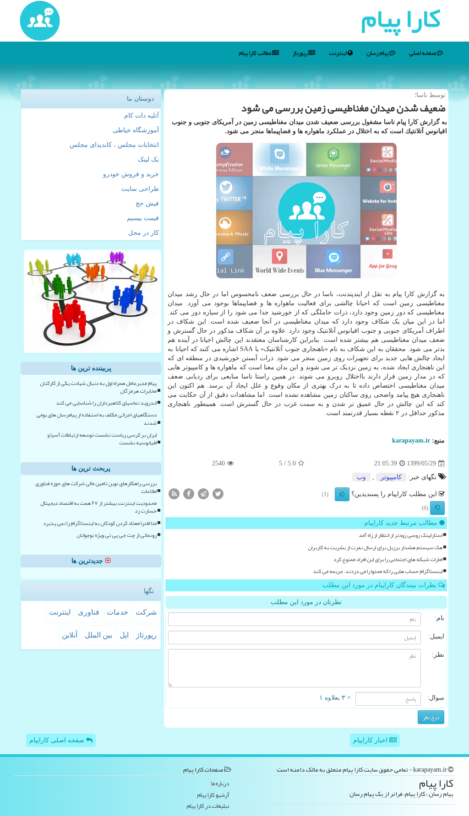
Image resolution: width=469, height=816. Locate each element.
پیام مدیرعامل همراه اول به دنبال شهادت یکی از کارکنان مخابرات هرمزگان (98, 387)
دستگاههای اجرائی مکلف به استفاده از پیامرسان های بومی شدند (96, 419)
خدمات (117, 612)
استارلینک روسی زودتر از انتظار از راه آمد (400, 535)
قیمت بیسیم (143, 218)
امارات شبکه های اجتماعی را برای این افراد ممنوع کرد (387, 559)
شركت (146, 612)
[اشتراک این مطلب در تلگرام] (203, 493)
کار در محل (143, 232)
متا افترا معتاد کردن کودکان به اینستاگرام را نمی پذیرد (100, 523)
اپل (124, 635)
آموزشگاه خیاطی (136, 130)
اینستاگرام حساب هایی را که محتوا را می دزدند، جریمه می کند (377, 571)
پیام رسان (377, 53)
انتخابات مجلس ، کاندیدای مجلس (114, 144)
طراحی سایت (140, 188)
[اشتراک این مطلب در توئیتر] (218, 493)
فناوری (88, 612)
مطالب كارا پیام (255, 53)
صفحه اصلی (423, 53)
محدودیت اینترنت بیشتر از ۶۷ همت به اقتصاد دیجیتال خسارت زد (98, 507)
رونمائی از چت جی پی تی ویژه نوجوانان (116, 535)
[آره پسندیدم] (342, 494)
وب (361, 477)
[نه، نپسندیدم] (437, 508)
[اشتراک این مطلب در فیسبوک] (188, 493)
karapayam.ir (411, 440)
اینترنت (338, 53)
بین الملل (98, 635)
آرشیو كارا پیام (213, 795)
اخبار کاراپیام (371, 740)
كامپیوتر (391, 477)
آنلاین (69, 635)
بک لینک (148, 159)
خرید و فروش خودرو (131, 174)
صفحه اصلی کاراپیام (57, 740)
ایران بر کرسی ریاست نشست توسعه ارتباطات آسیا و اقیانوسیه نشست (102, 439)
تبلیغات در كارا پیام (207, 806)
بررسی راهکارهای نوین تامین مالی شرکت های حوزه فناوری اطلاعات (96, 487)
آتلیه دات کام (141, 115)
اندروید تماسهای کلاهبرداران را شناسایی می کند (106, 403)
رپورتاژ (300, 53)
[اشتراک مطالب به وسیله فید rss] (174, 493)
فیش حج (147, 203)
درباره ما (220, 783)
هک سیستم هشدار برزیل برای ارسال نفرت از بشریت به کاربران (375, 547)
